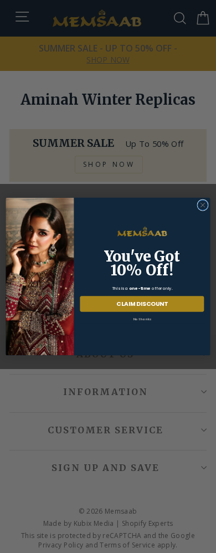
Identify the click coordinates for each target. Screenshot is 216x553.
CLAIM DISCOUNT (142, 304)
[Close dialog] (203, 205)
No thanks (142, 318)
